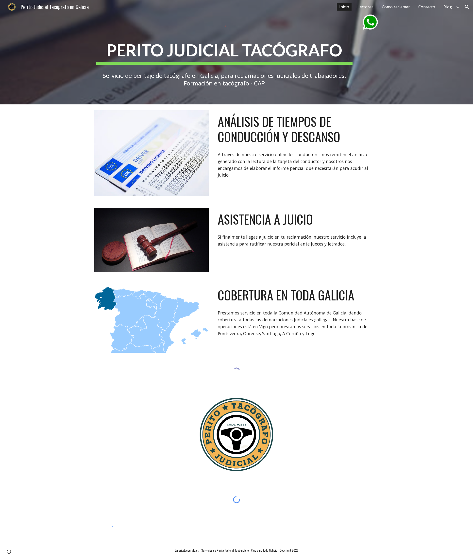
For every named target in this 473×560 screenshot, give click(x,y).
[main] (224, 50)
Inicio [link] (344, 7)
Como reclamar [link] (396, 7)
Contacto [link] (426, 7)
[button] (467, 7)
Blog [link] (447, 7)
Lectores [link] (365, 7)
